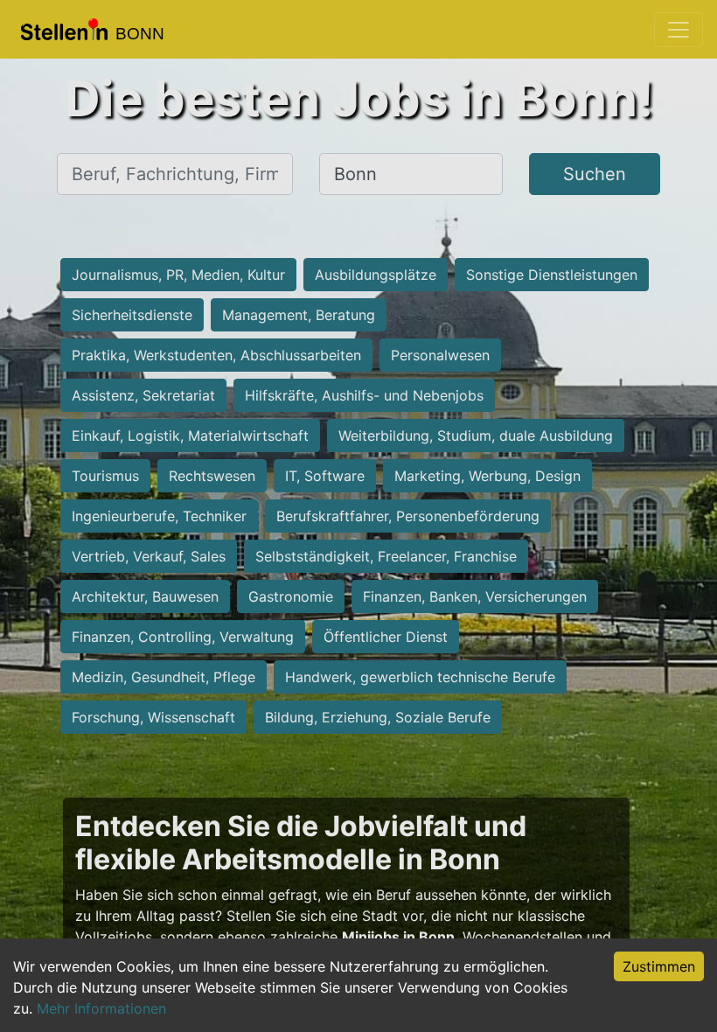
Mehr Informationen (101, 1008)
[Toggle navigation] (678, 29)
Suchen (594, 174)
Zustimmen (659, 966)
